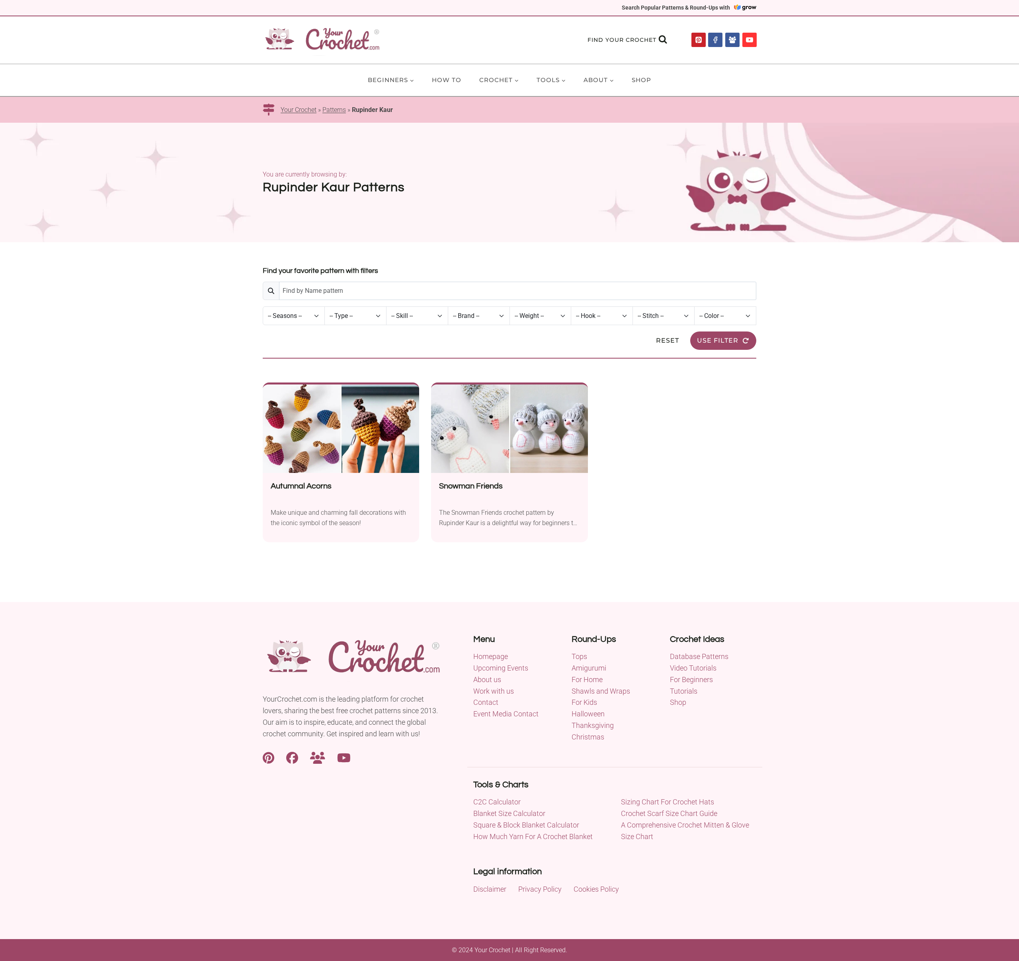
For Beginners (691, 679)
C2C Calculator (497, 802)
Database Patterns (699, 656)
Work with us (493, 691)
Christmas (588, 737)
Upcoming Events (500, 668)
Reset (667, 340)
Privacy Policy (540, 889)
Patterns (334, 110)
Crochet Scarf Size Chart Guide (669, 813)
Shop (641, 80)
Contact (485, 702)
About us (487, 679)
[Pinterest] (698, 40)
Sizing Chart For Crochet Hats (667, 802)
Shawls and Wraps (601, 691)
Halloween (588, 714)
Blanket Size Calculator (509, 813)
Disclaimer (489, 889)
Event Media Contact (506, 714)
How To (446, 80)
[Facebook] (715, 40)
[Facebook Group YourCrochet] (317, 757)
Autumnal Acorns (301, 486)
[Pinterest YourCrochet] (268, 757)
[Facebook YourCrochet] (292, 757)
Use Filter (717, 340)
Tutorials (683, 691)
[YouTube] (749, 40)
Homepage (490, 656)
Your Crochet (298, 110)
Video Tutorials (693, 668)
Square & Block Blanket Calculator (526, 825)
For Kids (584, 702)
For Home (587, 679)
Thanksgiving (593, 725)
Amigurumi (589, 668)
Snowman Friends (471, 486)
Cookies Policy (596, 889)
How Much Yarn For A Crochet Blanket (533, 836)
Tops (579, 656)
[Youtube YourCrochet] (344, 757)
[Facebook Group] (732, 40)
